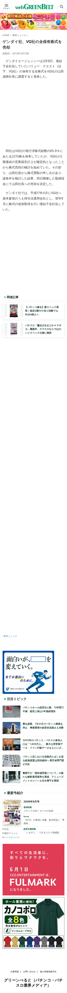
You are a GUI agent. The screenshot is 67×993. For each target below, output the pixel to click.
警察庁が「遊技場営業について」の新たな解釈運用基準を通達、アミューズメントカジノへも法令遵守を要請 (43, 776)
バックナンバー (12, 837)
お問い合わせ (29, 971)
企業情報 (14, 971)
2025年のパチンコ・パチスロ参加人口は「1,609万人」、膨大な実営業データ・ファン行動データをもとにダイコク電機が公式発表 (43, 744)
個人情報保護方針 (48, 971)
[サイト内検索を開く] (61, 7)
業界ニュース (10, 636)
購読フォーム (11, 833)
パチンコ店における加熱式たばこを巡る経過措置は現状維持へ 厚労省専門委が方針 (43, 760)
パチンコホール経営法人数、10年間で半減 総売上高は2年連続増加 (43, 709)
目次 (6, 829)
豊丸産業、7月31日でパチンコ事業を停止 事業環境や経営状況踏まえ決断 (43, 725)
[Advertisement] (33, 112)
